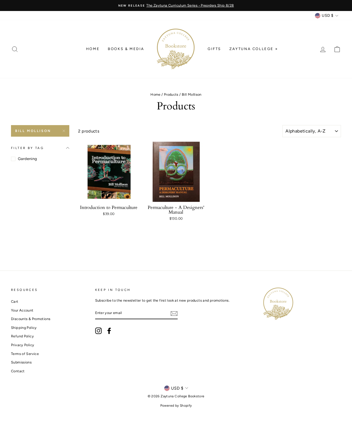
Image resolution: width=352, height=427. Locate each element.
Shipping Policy (24, 328)
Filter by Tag (27, 148)
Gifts (214, 49)
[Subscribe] (174, 313)
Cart (14, 301)
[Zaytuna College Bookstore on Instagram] (98, 330)
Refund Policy (22, 336)
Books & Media (126, 49)
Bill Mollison (33, 131)
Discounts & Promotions (30, 319)
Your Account (22, 310)
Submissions (21, 362)
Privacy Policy (22, 345)
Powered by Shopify (176, 405)
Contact (18, 371)
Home (93, 49)
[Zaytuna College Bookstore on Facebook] (109, 330)
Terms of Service (25, 354)
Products (171, 94)
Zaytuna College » (253, 49)
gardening (27, 158)
